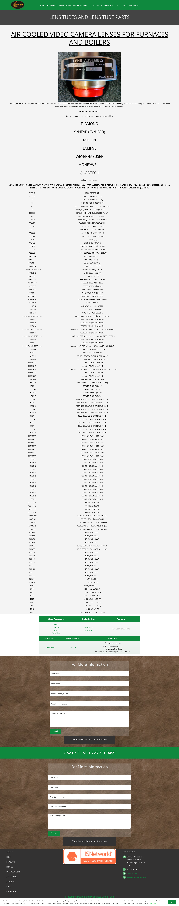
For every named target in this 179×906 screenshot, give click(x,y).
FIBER (56, 630)
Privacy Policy (153, 903)
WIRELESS (56, 633)
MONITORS (88, 627)
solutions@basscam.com (137, 877)
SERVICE (73, 647)
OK (172, 902)
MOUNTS (88, 630)
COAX (56, 624)
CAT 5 (56, 627)
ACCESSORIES (49, 647)
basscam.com (132, 873)
